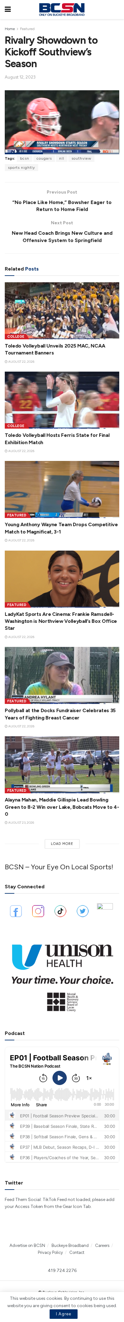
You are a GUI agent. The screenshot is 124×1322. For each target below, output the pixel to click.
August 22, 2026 (21, 362)
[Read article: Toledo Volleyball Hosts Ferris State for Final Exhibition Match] (62, 400)
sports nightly (21, 167)
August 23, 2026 (21, 823)
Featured (27, 29)
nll (61, 158)
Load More (62, 844)
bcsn (24, 158)
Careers (102, 1245)
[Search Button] (116, 9)
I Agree (63, 1314)
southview (81, 158)
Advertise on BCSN (27, 1245)
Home (10, 29)
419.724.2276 (62, 1270)
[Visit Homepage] (61, 9)
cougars (44, 158)
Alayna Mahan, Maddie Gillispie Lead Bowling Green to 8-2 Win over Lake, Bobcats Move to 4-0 (62, 807)
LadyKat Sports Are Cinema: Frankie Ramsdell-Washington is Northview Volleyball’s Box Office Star (61, 621)
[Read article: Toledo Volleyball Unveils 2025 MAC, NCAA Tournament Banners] (62, 310)
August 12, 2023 (20, 77)
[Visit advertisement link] (62, 975)
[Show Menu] (8, 9)
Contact (76, 1252)
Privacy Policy (50, 1252)
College (15, 337)
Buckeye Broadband (70, 1245)
